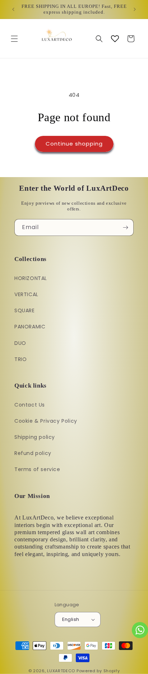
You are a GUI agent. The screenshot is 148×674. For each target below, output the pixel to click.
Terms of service (37, 469)
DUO (20, 343)
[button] (14, 39)
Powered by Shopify (98, 671)
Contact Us (29, 404)
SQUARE (24, 310)
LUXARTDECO (61, 671)
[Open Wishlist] (115, 39)
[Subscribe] (125, 227)
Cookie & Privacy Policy (45, 420)
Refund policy (32, 453)
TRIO (20, 359)
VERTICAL (26, 294)
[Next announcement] (135, 9)
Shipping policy (34, 437)
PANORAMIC (29, 326)
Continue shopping (74, 143)
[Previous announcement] (13, 9)
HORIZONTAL (30, 278)
